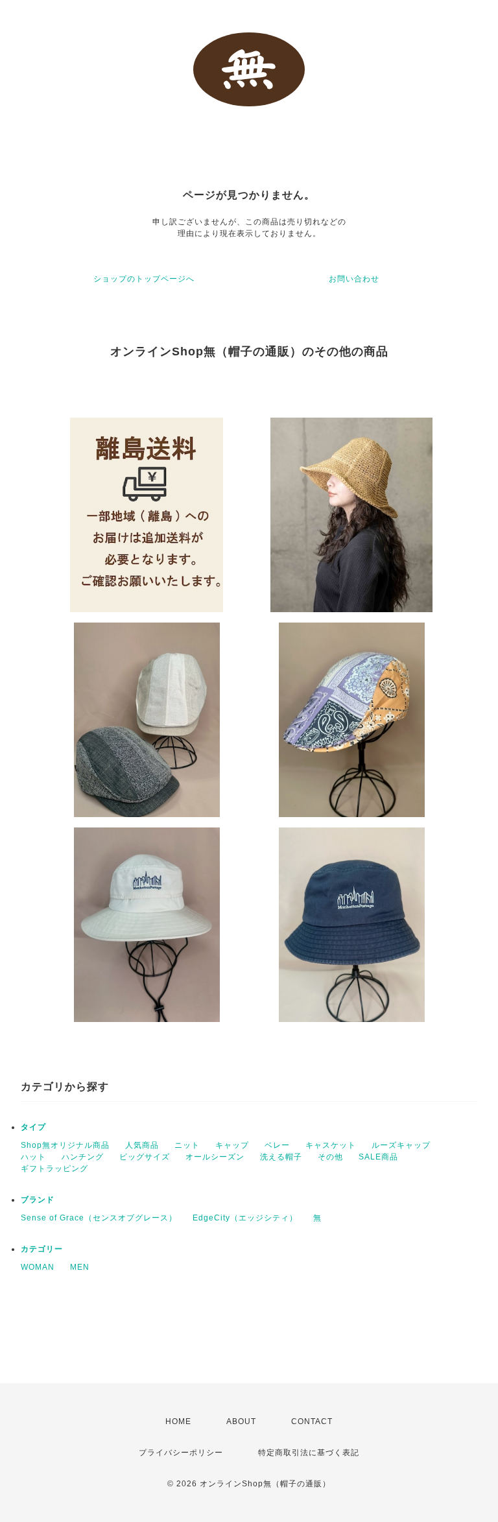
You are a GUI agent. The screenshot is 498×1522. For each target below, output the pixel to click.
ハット (33, 1156)
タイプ (33, 1127)
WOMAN (37, 1267)
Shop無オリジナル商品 (65, 1145)
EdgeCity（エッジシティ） (245, 1217)
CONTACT (312, 1421)
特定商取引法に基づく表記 (308, 1452)
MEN (79, 1267)
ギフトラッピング (54, 1168)
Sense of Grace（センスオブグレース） (99, 1217)
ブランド (37, 1199)
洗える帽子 (281, 1156)
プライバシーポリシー (181, 1452)
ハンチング (83, 1156)
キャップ (232, 1145)
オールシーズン (214, 1156)
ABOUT (241, 1421)
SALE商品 (378, 1156)
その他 (330, 1156)
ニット (187, 1145)
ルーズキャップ (401, 1145)
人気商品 (142, 1145)
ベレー (277, 1145)
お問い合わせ (354, 278)
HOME (178, 1421)
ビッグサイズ (144, 1156)
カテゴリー (42, 1249)
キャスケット (330, 1145)
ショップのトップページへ (144, 278)
